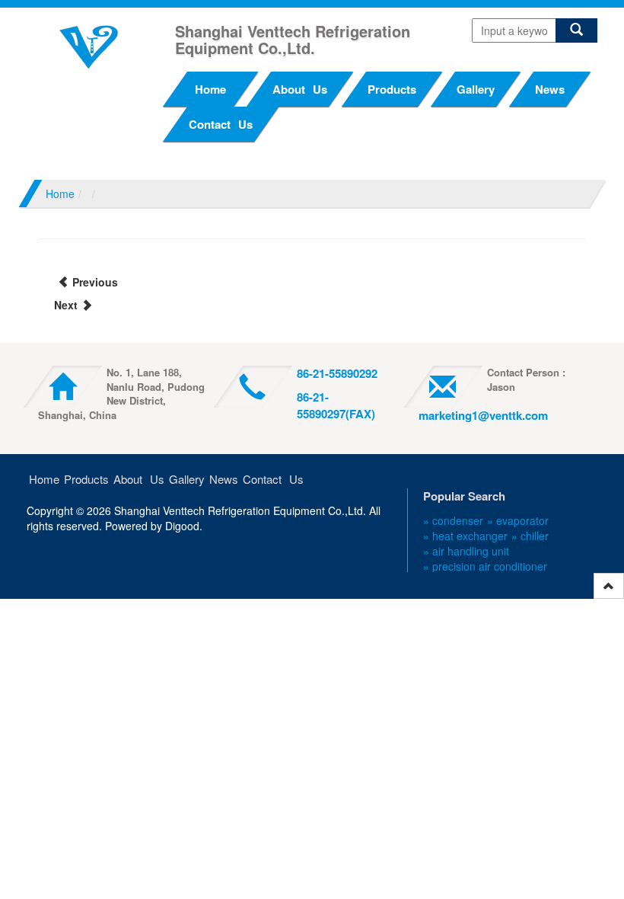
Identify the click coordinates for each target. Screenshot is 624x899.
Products (392, 89)
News (550, 89)
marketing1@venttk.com (483, 415)
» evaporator (518, 520)
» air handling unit (466, 550)
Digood (182, 525)
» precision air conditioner (485, 566)
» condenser (453, 520)
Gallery (476, 89)
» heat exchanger (465, 535)
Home (210, 89)
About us (299, 89)
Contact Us (221, 124)
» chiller (530, 535)
